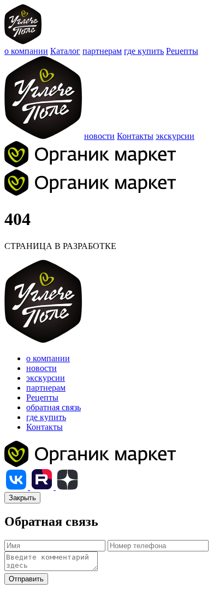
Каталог (65, 51)
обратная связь (53, 407)
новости (99, 136)
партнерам (102, 51)
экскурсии (175, 136)
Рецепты (182, 51)
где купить (144, 51)
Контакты (135, 136)
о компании (26, 51)
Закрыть (22, 498)
